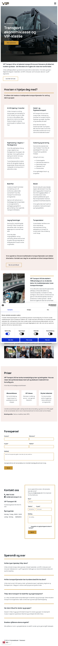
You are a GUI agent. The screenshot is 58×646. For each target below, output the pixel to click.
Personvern (22, 640)
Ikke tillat (10, 339)
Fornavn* (6, 436)
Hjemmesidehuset (14, 640)
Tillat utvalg (29, 339)
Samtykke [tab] (10, 309)
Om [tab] (48, 309)
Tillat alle (47, 339)
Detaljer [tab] (29, 309)
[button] (11, 43)
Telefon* (31, 443)
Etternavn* (32, 436)
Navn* (29, 499)
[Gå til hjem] (5, 3)
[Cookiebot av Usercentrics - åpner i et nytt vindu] (49, 305)
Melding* (6, 451)
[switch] (22, 334)
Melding (30, 514)
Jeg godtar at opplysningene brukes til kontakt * (40, 527)
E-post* (6, 443)
